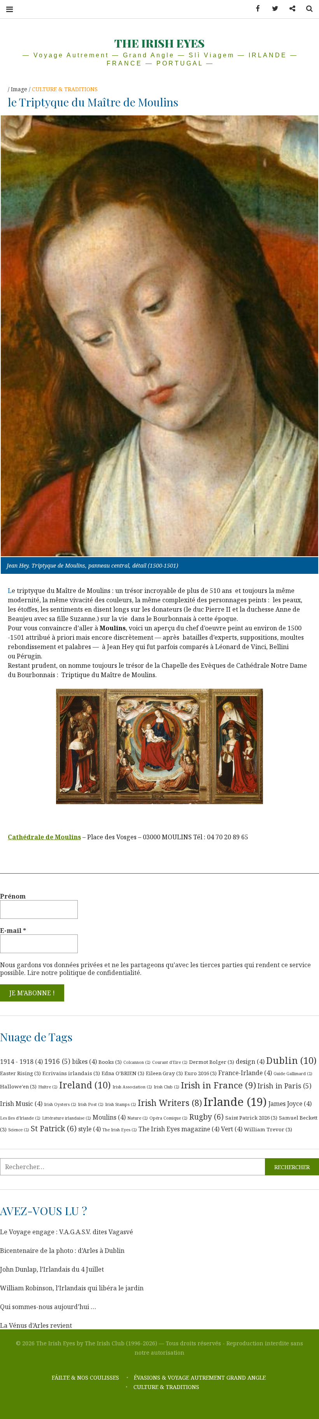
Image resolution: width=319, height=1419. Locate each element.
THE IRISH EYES (159, 42)
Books (110, 1061)
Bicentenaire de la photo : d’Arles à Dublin (62, 1250)
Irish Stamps (120, 1104)
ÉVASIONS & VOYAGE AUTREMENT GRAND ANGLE (200, 1377)
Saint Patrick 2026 (251, 1117)
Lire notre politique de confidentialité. (84, 972)
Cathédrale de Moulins (44, 836)
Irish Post (90, 1104)
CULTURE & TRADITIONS (65, 89)
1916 (57, 1061)
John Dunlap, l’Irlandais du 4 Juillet (52, 1269)
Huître (48, 1087)
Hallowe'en (18, 1086)
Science (18, 1129)
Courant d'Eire (170, 1062)
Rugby (206, 1117)
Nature (137, 1118)
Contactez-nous (289, 9)
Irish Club (166, 1087)
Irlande (235, 1101)
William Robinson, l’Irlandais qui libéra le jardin (72, 1288)
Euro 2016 (200, 1073)
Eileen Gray (164, 1073)
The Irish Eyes (119, 1129)
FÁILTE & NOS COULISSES (85, 1377)
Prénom (13, 896)
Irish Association (132, 1087)
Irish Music (21, 1103)
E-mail (13, 930)
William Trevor (268, 1129)
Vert (231, 1129)
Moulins (109, 1117)
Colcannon (137, 1062)
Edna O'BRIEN (123, 1073)
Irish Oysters (60, 1104)
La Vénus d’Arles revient (36, 1325)
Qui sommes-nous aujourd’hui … (48, 1306)
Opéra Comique (168, 1118)
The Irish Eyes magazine (178, 1129)
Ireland (85, 1085)
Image (20, 89)
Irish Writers (170, 1102)
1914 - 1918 (21, 1061)
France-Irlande (245, 1073)
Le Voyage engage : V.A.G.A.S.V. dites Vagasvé (66, 1232)
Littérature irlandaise (66, 1118)
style (89, 1129)
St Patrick (54, 1129)
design (250, 1061)
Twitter (272, 9)
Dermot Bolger (211, 1061)
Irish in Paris (285, 1085)
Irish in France (218, 1085)
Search (306, 9)
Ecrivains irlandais (71, 1073)
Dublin (291, 1060)
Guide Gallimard (292, 1073)
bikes (84, 1061)
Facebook (255, 9)
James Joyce (290, 1103)
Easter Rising (20, 1073)
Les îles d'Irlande (20, 1118)
